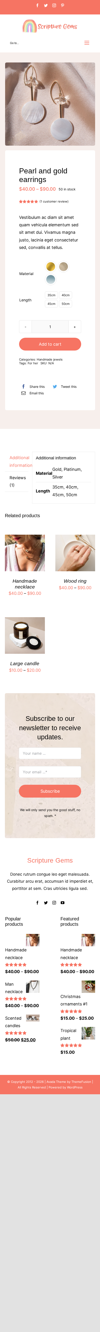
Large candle (24, 663)
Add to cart (50, 344)
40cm (66, 295)
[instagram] (54, 903)
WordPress (75, 1087)
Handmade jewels (50, 359)
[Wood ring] (75, 538)
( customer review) (54, 201)
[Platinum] (63, 266)
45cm (51, 304)
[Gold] (51, 266)
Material (26, 273)
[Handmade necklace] (25, 538)
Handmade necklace (25, 583)
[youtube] (62, 903)
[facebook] (37, 903)
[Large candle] (25, 620)
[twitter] (46, 903)
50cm (66, 304)
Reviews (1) (18, 481)
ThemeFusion (81, 1082)
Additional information (19, 461)
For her (33, 363)
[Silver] (51, 279)
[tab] (16, 462)
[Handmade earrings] (50, 104)
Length (25, 300)
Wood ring (75, 581)
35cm (51, 295)
